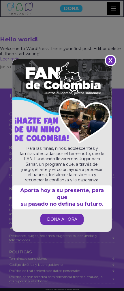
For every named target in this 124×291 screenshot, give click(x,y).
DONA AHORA (62, 219)
